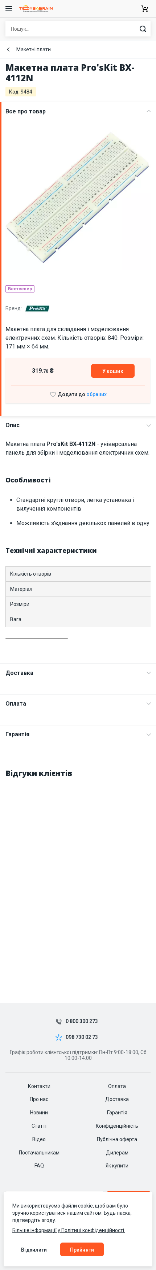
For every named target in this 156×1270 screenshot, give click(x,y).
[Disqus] (78, 875)
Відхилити (34, 1250)
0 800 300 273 (82, 1021)
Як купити (117, 1166)
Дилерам (117, 1153)
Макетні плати (33, 49)
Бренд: (14, 308)
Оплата (15, 703)
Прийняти (82, 1250)
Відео (39, 1139)
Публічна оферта (117, 1139)
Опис (12, 425)
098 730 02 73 (82, 1037)
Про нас (39, 1099)
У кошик (112, 371)
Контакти (39, 1086)
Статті (39, 1126)
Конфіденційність (117, 1126)
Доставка (19, 672)
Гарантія (17, 734)
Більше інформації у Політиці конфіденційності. (68, 1230)
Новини (39, 1112)
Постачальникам (39, 1153)
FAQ (39, 1166)
